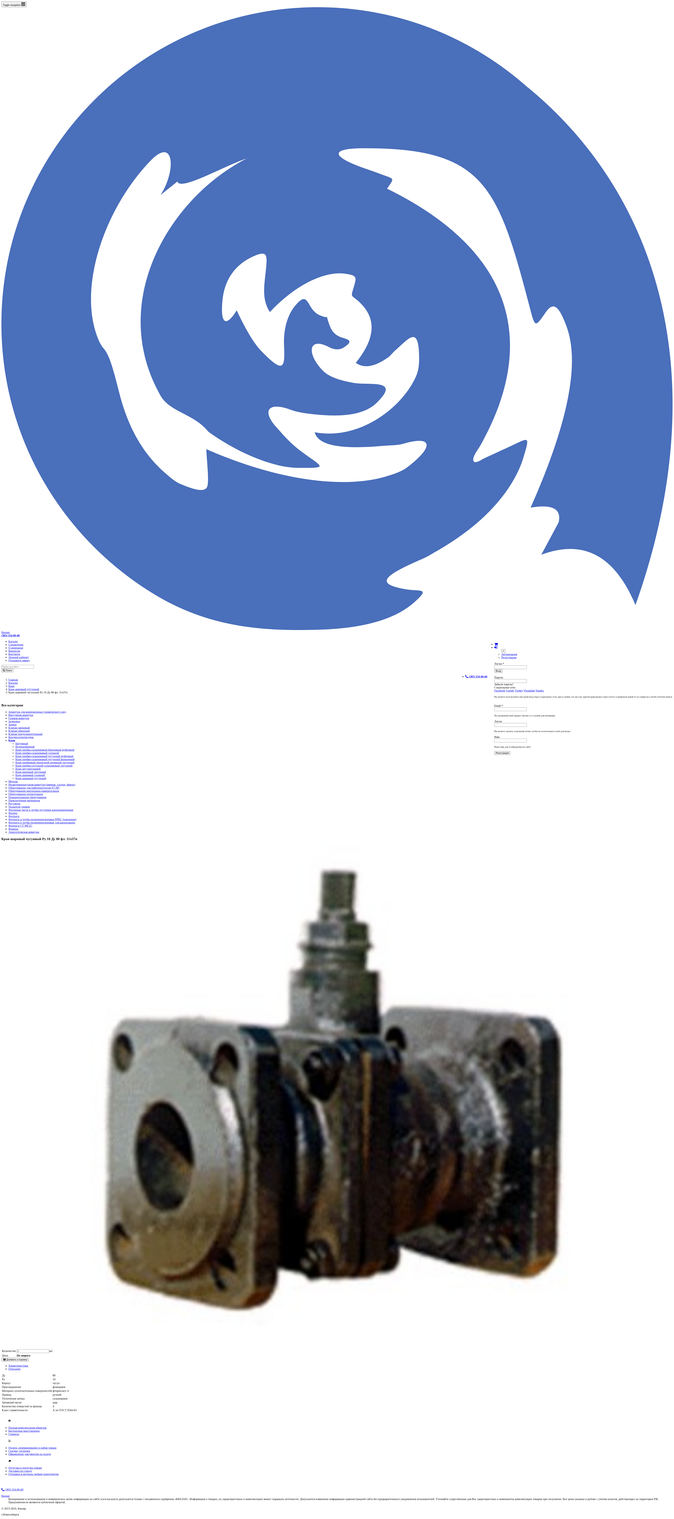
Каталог (13, 641)
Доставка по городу (20, 1470)
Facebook (499, 690)
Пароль (498, 677)
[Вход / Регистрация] (495, 647)
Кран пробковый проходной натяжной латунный (44, 762)
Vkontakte (529, 690)
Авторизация (509, 654)
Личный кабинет (18, 657)
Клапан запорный (19, 727)
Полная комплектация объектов (27, 1427)
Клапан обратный (19, 730)
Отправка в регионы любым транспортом (33, 1474)
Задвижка (14, 721)
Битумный (21, 743)
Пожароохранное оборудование (27, 797)
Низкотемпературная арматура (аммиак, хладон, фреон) (41, 784)
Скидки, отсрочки (19, 1450)
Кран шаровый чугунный (23, 689)
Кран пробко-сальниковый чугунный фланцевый (45, 759)
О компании (15, 647)
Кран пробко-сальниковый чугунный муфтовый (44, 756)
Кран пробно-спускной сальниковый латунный (43, 765)
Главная (13, 679)
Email (498, 705)
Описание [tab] (14, 1368)
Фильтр (12, 813)
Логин (499, 663)
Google (510, 690)
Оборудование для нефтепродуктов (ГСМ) (33, 787)
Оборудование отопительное (25, 794)
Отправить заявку (19, 660)
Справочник (15, 644)
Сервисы (13, 1434)
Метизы (13, 781)
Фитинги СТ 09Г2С (20, 825)
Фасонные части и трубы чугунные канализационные (40, 809)
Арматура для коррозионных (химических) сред (37, 711)
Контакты (14, 654)
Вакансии (14, 650)
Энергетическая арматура (23, 832)
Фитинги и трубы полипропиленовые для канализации (41, 822)
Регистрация (508, 657)
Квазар (5, 632)
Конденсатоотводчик (21, 737)
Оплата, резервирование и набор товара (32, 1447)
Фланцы (13, 828)
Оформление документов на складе (29, 1454)
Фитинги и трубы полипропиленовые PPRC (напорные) (42, 819)
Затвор (12, 724)
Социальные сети (504, 687)
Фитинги (13, 816)
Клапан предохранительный (25, 734)
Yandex (540, 690)
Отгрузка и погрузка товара (25, 1467)
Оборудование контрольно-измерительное (33, 790)
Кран (11, 686)
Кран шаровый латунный (30, 771)
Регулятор (14, 803)
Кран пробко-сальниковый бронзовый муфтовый (44, 749)
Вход (498, 671)
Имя (496, 737)
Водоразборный (25, 746)
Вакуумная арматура (20, 715)
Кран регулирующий (28, 768)
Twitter (519, 690)
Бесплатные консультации (24, 1430)
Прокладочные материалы (24, 800)
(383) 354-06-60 (13, 1489)
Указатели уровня (19, 806)
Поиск (8, 670)
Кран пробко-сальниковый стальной (37, 753)
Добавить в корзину (16, 1359)
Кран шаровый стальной (30, 775)
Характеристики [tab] (18, 1365)
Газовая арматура (18, 718)
